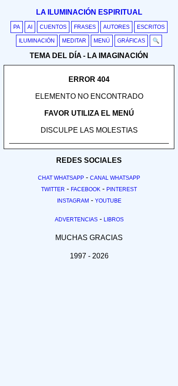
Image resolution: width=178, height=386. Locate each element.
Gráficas (131, 41)
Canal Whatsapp (115, 178)
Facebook (85, 189)
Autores (116, 27)
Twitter (53, 189)
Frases (85, 27)
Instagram (73, 201)
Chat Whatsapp (61, 178)
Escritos (151, 27)
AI (29, 27)
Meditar (74, 41)
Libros (114, 219)
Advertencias (76, 219)
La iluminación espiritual (89, 12)
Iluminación (37, 41)
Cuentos (53, 27)
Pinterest (121, 189)
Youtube (108, 201)
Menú (102, 41)
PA (16, 27)
